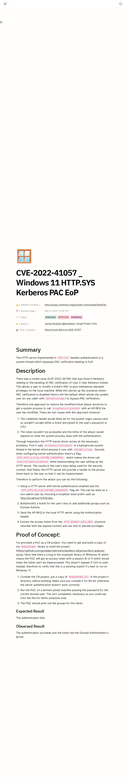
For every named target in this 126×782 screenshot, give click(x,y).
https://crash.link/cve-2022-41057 (63, 329)
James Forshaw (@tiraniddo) (60, 323)
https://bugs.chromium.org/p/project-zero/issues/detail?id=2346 (77, 304)
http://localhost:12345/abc (36, 498)
